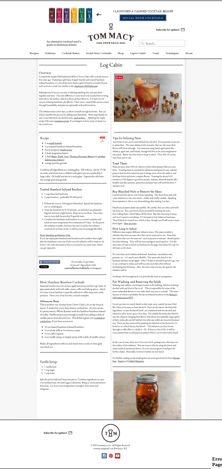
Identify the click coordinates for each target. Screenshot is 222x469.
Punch (121, 361)
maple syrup (66, 149)
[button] (183, 29)
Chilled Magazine (136, 361)
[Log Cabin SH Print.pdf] (102, 140)
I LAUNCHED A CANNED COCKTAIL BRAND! (143, 11)
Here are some (130, 223)
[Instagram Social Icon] (104, 455)
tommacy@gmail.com (103, 448)
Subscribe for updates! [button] (168, 29)
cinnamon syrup (61, 120)
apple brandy (55, 143)
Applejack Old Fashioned (85, 86)
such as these (79, 117)
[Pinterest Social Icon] (111, 455)
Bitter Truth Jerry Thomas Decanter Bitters (72, 156)
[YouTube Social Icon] (117, 455)
